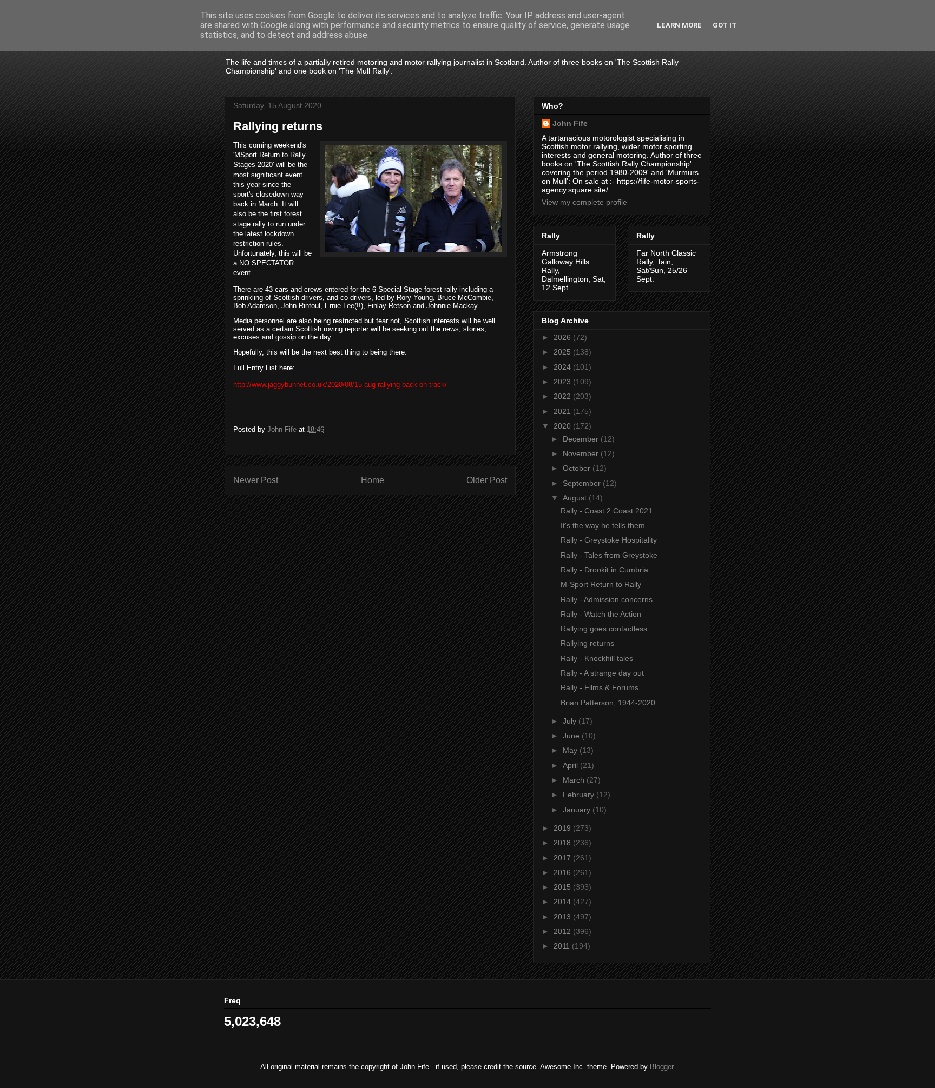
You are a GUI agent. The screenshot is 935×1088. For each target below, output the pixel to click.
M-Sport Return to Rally (601, 584)
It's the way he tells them (603, 525)
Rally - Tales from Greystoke (609, 555)
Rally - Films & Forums (599, 687)
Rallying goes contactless (604, 628)
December (582, 439)
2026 (563, 337)
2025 (563, 352)
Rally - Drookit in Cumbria (604, 569)
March (575, 780)
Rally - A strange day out (602, 673)
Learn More (679, 25)
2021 (563, 411)
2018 (563, 842)
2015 (563, 887)
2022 (563, 396)
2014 (563, 901)
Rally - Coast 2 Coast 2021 (607, 510)
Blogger (661, 1067)
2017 (563, 857)
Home (372, 480)
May (571, 750)
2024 (563, 367)
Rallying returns (587, 643)
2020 (563, 426)
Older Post (486, 480)
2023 (563, 381)
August (576, 497)
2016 (563, 872)
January (577, 809)
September (583, 483)
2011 (563, 946)
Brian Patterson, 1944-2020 (608, 702)
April (571, 765)
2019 (563, 828)
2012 (563, 931)
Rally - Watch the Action (601, 614)
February (579, 794)
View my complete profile (584, 202)
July (570, 721)
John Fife (570, 123)
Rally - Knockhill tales (597, 658)
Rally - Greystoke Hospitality (609, 540)
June (572, 735)
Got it (725, 25)
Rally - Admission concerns (607, 599)
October (577, 468)
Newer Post (255, 480)
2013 (563, 916)
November (582, 453)
